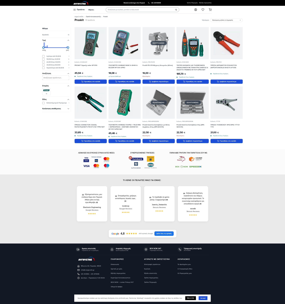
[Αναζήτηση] (176, 9)
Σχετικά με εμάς (116, 269)
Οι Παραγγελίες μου (185, 273)
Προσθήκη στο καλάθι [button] (92, 82)
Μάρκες (91, 10)
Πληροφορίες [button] (117, 259)
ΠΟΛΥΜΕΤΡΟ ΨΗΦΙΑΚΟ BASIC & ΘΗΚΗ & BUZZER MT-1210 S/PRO (123, 66)
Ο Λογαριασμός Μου (185, 269)
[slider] (43, 47)
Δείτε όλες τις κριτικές (164, 233)
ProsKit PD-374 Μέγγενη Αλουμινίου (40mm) (157, 65)
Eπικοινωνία (115, 264)
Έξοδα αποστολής (150, 273)
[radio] (55, 56)
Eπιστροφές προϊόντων (152, 264)
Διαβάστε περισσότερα (160, 82)
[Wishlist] (203, 9)
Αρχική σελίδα (79, 16)
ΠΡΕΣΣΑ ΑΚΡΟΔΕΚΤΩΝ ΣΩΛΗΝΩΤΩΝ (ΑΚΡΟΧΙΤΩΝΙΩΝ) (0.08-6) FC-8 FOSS (224, 66)
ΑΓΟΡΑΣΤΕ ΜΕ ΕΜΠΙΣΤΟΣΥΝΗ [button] (157, 259)
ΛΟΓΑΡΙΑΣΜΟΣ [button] (184, 259)
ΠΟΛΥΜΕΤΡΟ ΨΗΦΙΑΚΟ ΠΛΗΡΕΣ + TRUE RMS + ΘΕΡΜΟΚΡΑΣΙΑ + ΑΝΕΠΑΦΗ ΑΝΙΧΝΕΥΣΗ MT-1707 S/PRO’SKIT (125, 127)
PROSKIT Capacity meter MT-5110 (86, 65)
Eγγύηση (147, 269)
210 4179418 (95, 274)
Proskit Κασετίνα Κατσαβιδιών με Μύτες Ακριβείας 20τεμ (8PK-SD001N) (156, 126)
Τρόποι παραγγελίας (151, 278)
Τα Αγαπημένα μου (184, 264)
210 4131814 (85, 274)
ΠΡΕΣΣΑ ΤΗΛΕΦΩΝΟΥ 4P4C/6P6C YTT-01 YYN (225, 126)
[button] (195, 9)
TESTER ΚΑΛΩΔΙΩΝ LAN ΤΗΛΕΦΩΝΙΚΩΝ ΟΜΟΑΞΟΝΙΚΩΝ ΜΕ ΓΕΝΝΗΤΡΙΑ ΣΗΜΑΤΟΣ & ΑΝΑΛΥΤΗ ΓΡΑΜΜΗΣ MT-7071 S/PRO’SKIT (192, 67)
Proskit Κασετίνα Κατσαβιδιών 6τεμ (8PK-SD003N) (190, 126)
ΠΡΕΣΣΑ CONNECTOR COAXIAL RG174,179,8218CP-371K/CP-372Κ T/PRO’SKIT (90, 126)
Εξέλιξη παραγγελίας (205, 3)
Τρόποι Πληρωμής (192, 3)
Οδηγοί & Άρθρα (116, 287)
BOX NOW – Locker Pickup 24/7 (122, 282)
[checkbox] (46, 91)
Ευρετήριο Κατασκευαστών (120, 278)
